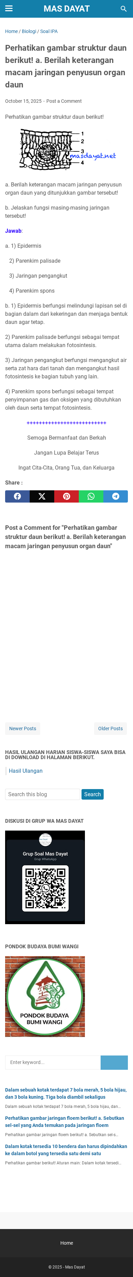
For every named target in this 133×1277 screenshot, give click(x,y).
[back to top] (119, 1261)
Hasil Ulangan (26, 771)
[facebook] (17, 496)
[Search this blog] (124, 9)
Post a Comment (64, 101)
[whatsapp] (91, 496)
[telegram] (115, 496)
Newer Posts (22, 728)
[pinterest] (66, 496)
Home (66, 1243)
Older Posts (110, 728)
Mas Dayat (67, 9)
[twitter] (42, 496)
